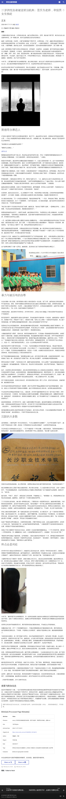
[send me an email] (60, 796)
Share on (7, 762)
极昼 (17, 24)
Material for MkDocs (12, 797)
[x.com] (63, 796)
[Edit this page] (64, 10)
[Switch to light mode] (59, 2)
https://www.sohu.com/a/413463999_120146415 (24, 732)
